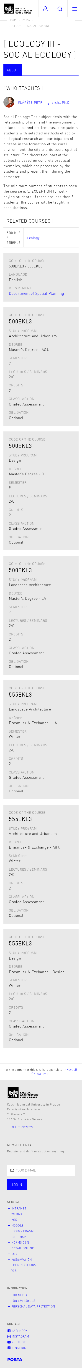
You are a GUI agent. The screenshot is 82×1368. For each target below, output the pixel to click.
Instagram (20, 1336)
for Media (19, 1295)
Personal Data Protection (33, 1306)
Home (13, 20)
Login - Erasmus (24, 1231)
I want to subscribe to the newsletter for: (32, 1184)
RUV (14, 1254)
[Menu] (74, 8)
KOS (14, 1220)
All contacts (22, 1127)
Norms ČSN (20, 1242)
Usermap (18, 1237)
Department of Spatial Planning (36, 293)
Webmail (18, 1214)
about (12, 70)
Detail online (22, 1248)
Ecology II (35, 238)
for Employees (23, 1300)
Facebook (19, 1331)
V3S (14, 1270)
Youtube (18, 1342)
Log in (17, 1184)
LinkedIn (18, 1348)
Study (26, 20)
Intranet (18, 1208)
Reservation (21, 1259)
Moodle (17, 1225)
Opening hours (23, 1265)
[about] (23, 1092)
